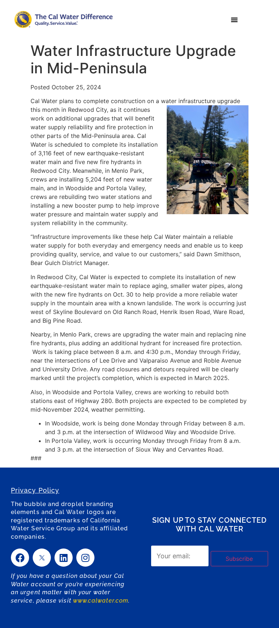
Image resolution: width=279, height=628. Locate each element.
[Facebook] (20, 558)
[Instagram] (85, 558)
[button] (234, 19)
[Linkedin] (63, 558)
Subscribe (239, 558)
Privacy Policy (35, 490)
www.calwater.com (100, 600)
